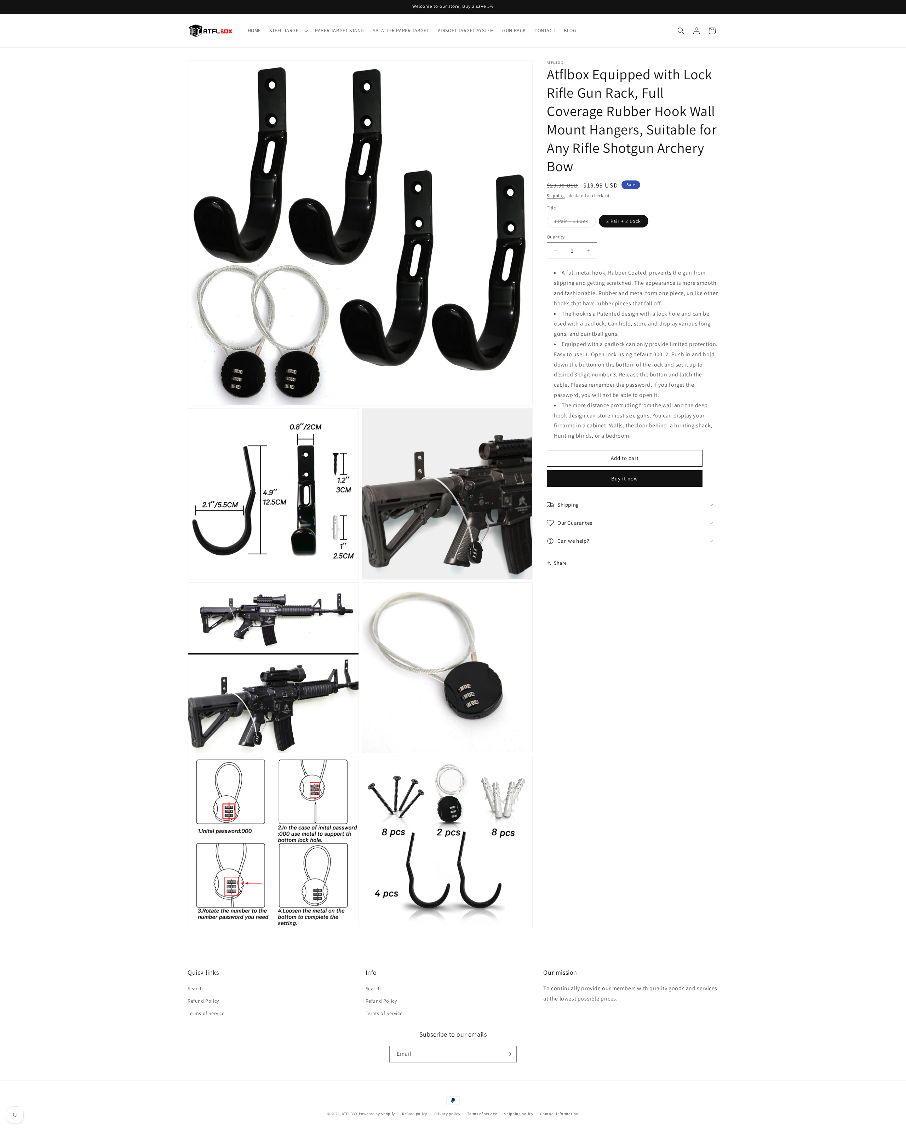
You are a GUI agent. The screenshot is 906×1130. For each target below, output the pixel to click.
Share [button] (560, 563)
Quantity (555, 237)
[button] (288, 30)
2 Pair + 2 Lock (623, 221)
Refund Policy (203, 1001)
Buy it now (624, 478)
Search (195, 988)
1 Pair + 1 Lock (575, 222)
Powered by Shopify (377, 1113)
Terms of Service (206, 1013)
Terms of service (482, 1113)
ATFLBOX (350, 1113)
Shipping (556, 195)
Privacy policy (447, 1113)
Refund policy (414, 1113)
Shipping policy (518, 1113)
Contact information (559, 1113)
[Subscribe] (508, 1054)
